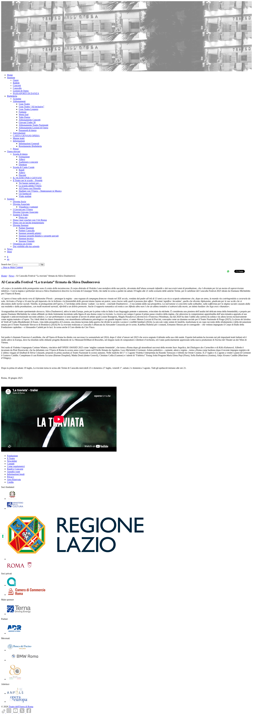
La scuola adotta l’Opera (30, 185)
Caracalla (17, 88)
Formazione (24, 156)
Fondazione (12, 455)
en (8, 259)
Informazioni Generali (29, 143)
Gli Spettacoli (25, 193)
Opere (16, 80)
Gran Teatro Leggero (28, 109)
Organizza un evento (22, 243)
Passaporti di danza (27, 130)
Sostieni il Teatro (20, 214)
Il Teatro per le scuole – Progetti (27, 180)
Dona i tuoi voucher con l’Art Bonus (30, 220)
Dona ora (23, 217)
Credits (10, 482)
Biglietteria (12, 96)
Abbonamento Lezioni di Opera (33, 127)
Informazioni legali (15, 474)
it (7, 256)
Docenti (22, 175)
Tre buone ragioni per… (30, 183)
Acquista (17, 98)
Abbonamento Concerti (29, 120)
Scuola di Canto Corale (23, 167)
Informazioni (19, 141)
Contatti (10, 463)
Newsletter (12, 461)
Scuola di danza (20, 154)
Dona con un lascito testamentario (28, 222)
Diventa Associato (21, 204)
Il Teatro (11, 458)
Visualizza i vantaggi (28, 207)
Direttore (23, 164)
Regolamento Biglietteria (30, 146)
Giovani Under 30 (27, 122)
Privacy (10, 477)
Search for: (6, 264)
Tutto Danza (24, 117)
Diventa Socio (19, 201)
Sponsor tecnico (26, 238)
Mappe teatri (18, 138)
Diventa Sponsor (20, 225)
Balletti (16, 83)
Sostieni (10, 199)
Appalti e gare (13, 471)
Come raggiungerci (16, 466)
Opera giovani (13, 151)
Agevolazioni (19, 133)
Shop (9, 251)
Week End (23, 114)
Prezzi (16, 149)
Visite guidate (25, 196)
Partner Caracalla (27, 230)
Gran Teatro (24, 104)
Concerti (17, 85)
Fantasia (22, 112)
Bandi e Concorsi (15, 469)
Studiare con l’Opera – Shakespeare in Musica (40, 191)
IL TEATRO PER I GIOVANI (27, 178)
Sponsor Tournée (27, 241)
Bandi (21, 170)
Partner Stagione (26, 228)
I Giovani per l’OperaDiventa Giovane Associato (25, 210)
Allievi (22, 159)
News (9, 249)
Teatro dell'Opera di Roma (20, 706)
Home (10, 75)
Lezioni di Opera (21, 91)
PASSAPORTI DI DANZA (26, 93)
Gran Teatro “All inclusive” (31, 106)
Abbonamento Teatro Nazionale (33, 125)
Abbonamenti (19, 101)
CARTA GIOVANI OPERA (26, 135)
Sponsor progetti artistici (30, 233)
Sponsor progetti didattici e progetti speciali (39, 236)
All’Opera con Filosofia (30, 188)
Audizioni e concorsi (28, 162)
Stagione (11, 77)
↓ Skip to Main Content (12, 267)
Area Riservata (14, 479)
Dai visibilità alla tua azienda (26, 246)
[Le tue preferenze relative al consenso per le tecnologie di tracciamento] (3, 536)
